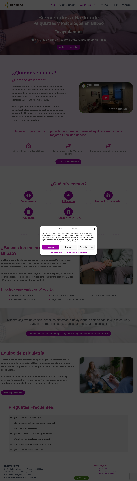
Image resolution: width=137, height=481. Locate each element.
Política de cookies (56, 252)
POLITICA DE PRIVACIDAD (71, 252)
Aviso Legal (83, 252)
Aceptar (51, 247)
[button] (93, 229)
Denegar (68, 247)
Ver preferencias (86, 247)
